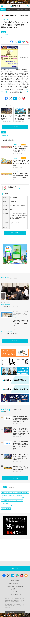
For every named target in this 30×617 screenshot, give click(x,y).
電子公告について (15, 589)
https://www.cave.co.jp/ (13, 188)
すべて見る (15, 127)
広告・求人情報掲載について (15, 583)
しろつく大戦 (5, 35)
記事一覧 (3, 9)
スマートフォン (23, 91)
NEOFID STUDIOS (6, 508)
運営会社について (15, 580)
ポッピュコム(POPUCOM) (7, 497)
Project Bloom (5, 503)
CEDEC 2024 (19, 495)
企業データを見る (14, 232)
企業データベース (11, 9)
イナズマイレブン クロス (7, 492)
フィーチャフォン (9, 91)
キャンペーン (5, 19)
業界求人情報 (20, 9)
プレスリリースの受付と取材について (15, 586)
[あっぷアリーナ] (15, 254)
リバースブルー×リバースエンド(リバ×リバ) (12, 500)
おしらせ (15, 591)
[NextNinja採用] (15, 525)
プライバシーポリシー (15, 594)
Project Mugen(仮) (20, 497)
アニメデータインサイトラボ (21, 492)
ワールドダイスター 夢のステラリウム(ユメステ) (12, 505)
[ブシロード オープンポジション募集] (15, 15)
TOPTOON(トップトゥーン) (8, 495)
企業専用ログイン (14, 612)
